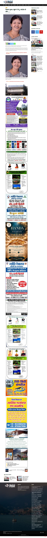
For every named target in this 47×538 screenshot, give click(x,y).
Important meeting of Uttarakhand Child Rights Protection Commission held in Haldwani (36, 493)
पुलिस (40, 507)
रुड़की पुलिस (33, 516)
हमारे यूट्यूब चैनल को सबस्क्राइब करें (11, 465)
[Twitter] (13, 44)
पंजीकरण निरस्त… (37, 507)
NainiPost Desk (34, 50)
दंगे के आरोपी (38, 502)
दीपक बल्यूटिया (39, 504)
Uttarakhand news (34, 494)
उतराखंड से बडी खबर (34, 496)
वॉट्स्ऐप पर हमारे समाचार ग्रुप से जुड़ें (11, 463)
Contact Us (8, 533)
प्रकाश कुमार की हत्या (34, 510)
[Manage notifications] (45, 536)
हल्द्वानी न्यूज (33, 526)
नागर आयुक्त (39, 505)
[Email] (7, 44)
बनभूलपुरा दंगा (39, 510)
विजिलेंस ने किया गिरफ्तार (34, 518)
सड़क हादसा (33, 523)
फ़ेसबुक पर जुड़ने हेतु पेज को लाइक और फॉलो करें (13, 464)
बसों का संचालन (33, 512)
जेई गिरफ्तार (40, 501)
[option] (37, 12)
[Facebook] (9, 44)
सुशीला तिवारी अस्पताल (34, 521)
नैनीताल (33, 507)
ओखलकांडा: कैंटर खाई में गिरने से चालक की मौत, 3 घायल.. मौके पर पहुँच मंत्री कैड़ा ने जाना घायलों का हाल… (33, 11)
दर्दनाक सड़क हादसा (34, 504)
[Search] (42, 5)
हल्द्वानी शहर (40, 526)
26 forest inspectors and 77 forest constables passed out (36, 487)
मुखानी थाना (41, 513)
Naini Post (24, 534)
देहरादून (32, 505)
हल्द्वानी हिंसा (33, 528)
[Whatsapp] (15, 44)
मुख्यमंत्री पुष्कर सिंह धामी (34, 515)
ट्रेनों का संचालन (34, 502)
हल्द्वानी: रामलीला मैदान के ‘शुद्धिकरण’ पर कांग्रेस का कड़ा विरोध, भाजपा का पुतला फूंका (33, 69)
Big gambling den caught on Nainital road (37, 488)
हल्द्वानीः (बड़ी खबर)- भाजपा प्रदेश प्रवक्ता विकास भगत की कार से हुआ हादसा (36, 525)
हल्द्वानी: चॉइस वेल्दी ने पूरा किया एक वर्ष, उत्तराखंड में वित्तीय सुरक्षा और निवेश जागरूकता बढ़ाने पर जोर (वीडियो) (33, 63)
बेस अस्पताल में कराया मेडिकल (35, 513)
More (32, 54)
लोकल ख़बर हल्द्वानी (38, 516)
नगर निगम (36, 505)
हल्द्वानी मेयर (37, 526)
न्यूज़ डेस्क (7, 13)
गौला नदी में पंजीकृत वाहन (34, 501)
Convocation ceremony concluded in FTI (37, 490)
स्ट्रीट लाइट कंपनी (40, 521)
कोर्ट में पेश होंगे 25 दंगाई (34, 499)
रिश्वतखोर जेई (39, 515)
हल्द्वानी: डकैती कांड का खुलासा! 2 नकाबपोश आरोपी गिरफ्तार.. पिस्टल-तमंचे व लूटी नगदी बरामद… (6, 478)
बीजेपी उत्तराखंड (38, 512)
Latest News (4, 533)
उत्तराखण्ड (6, 7)
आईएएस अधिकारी (39, 494)
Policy (11, 533)
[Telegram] (11, 44)
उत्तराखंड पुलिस (39, 496)
